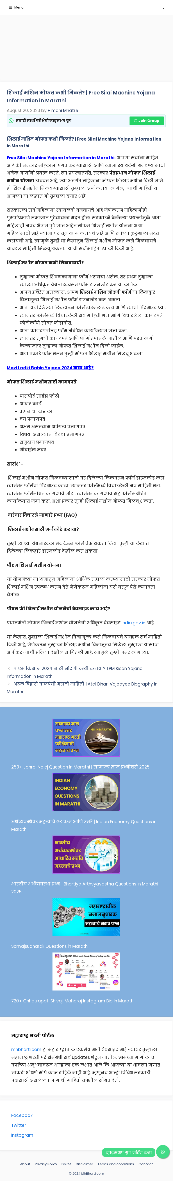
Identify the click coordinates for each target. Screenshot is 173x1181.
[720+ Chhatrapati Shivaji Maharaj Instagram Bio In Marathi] (86, 972)
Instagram (22, 1135)
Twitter (18, 1125)
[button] (163, 1152)
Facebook (21, 1115)
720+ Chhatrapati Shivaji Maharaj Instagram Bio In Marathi (72, 1001)
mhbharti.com (26, 1050)
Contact (146, 1164)
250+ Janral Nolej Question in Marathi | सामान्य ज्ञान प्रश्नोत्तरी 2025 (80, 767)
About (25, 1164)
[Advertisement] (86, 46)
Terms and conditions (116, 1164)
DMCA (66, 1164)
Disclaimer (84, 1164)
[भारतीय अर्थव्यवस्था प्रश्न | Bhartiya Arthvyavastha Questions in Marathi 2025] (86, 856)
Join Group (148, 120)
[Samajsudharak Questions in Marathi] (86, 918)
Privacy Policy (46, 1164)
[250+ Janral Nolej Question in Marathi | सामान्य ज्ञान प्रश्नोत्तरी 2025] (86, 739)
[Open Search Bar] (162, 7)
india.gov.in (133, 623)
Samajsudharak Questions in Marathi (50, 946)
